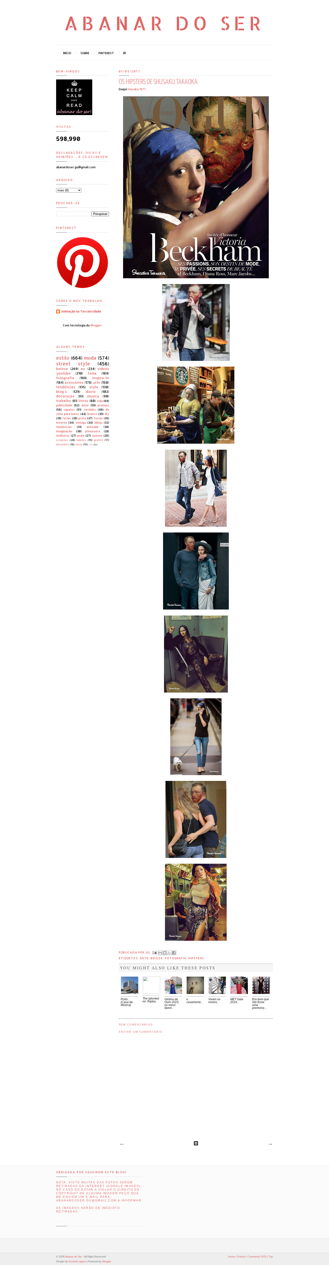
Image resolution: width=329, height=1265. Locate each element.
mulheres (63, 435)
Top (271, 1256)
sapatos (69, 409)
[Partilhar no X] (169, 952)
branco (92, 414)
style (93, 387)
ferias (66, 418)
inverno (61, 422)
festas (98, 418)
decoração (65, 396)
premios (103, 405)
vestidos (90, 409)
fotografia (175, 958)
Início (67, 53)
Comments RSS (257, 1256)
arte (144, 958)
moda (90, 358)
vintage (80, 422)
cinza (78, 444)
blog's (61, 391)
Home (231, 1256)
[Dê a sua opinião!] (164, 952)
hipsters (196, 958)
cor (91, 444)
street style (73, 364)
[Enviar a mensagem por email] (160, 952)
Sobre (84, 53)
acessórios (74, 382)
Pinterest (106, 53)
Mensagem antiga (270, 1144)
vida (100, 401)
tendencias (64, 427)
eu (83, 368)
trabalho (63, 400)
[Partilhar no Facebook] (173, 952)
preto (82, 418)
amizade (92, 427)
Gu (148, 952)
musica (93, 396)
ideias (98, 422)
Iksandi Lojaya (77, 1261)
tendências (65, 387)
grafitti (98, 440)
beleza (157, 958)
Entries (241, 1256)
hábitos (81, 440)
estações (62, 440)
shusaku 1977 (136, 89)
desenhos (62, 444)
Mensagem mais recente (122, 1144)
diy (107, 414)
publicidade (64, 405)
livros (83, 400)
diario (91, 391)
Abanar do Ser (164, 23)
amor (85, 405)
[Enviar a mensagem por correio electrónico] (154, 952)
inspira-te (100, 378)
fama (92, 373)
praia (80, 435)
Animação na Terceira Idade (81, 311)
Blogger (96, 325)
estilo (62, 358)
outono (97, 435)
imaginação (64, 431)
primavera (92, 431)
